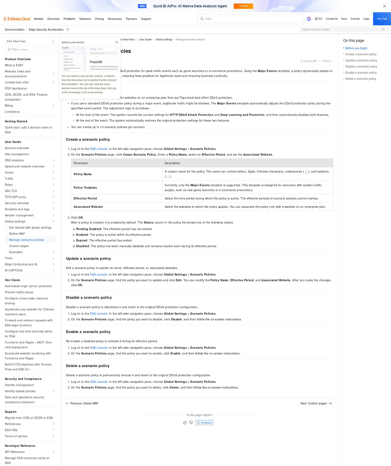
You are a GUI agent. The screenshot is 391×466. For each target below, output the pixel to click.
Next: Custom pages (314, 403)
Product (326, 61)
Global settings (164, 39)
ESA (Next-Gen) (126, 39)
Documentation (14, 29)
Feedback (206, 422)
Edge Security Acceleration (46, 29)
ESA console (98, 149)
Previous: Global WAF (84, 403)
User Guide (145, 39)
